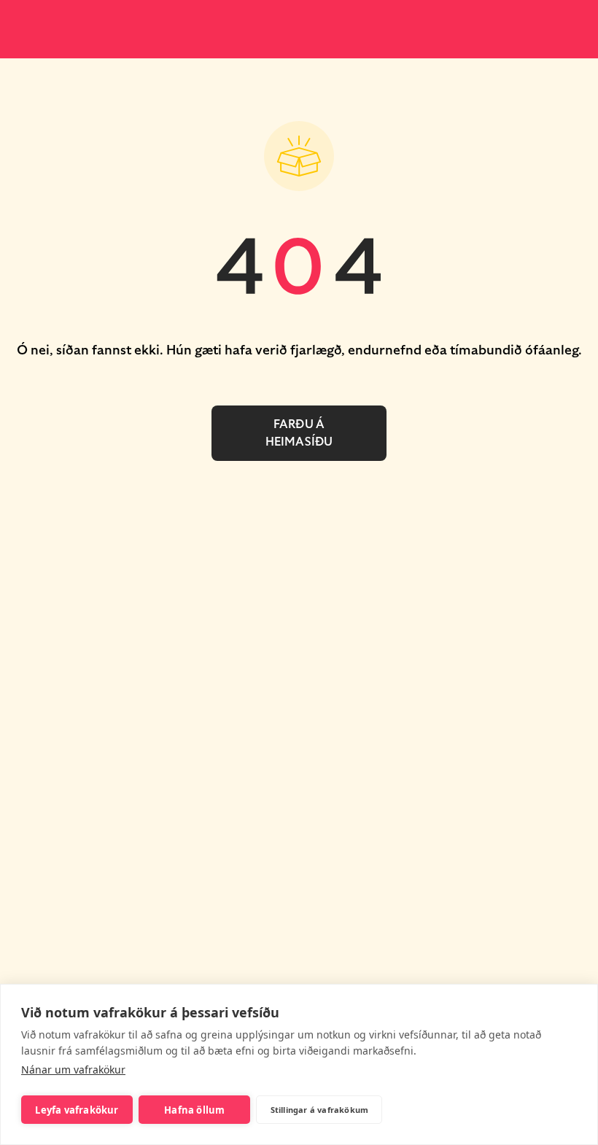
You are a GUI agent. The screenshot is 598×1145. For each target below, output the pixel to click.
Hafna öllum (194, 1110)
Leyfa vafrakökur (76, 1110)
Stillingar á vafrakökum (320, 1109)
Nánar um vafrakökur (73, 1069)
